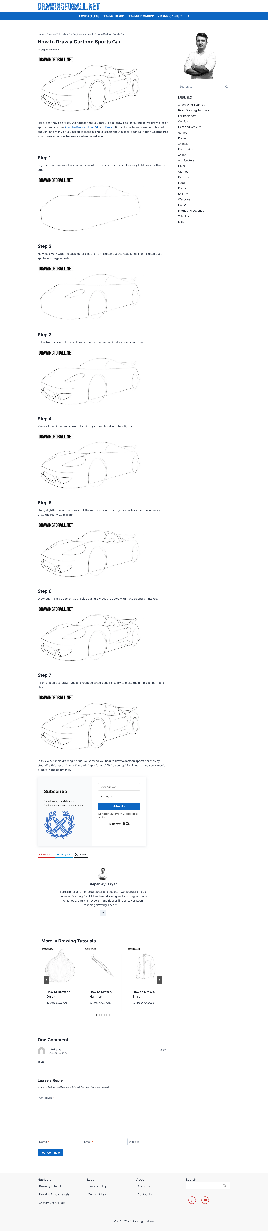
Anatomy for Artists (170, 16)
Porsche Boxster (75, 127)
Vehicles (183, 216)
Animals (183, 143)
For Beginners (76, 34)
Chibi (181, 166)
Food (181, 182)
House (182, 205)
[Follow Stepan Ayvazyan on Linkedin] (103, 913)
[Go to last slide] (46, 980)
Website (134, 1142)
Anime (182, 154)
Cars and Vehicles (189, 127)
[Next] (159, 980)
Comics (183, 121)
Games (182, 132)
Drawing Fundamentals (141, 16)
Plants (182, 188)
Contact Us (145, 1194)
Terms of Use (97, 1194)
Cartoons (184, 177)
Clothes (183, 171)
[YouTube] (205, 1200)
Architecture (186, 160)
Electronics (185, 149)
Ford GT (93, 127)
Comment (46, 1097)
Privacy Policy (97, 1186)
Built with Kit (119, 824)
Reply (162, 1049)
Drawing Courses (89, 16)
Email (88, 1142)
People (182, 138)
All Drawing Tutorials (191, 104)
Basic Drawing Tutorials (193, 110)
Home (41, 34)
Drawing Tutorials (114, 16)
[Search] (224, 1185)
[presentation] (59, 966)
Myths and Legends (191, 210)
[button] (65, 824)
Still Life (183, 193)
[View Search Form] (188, 16)
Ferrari (109, 127)
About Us (144, 1186)
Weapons (184, 199)
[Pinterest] (192, 1200)
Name (44, 1142)
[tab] (97, 1015)
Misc (181, 221)
